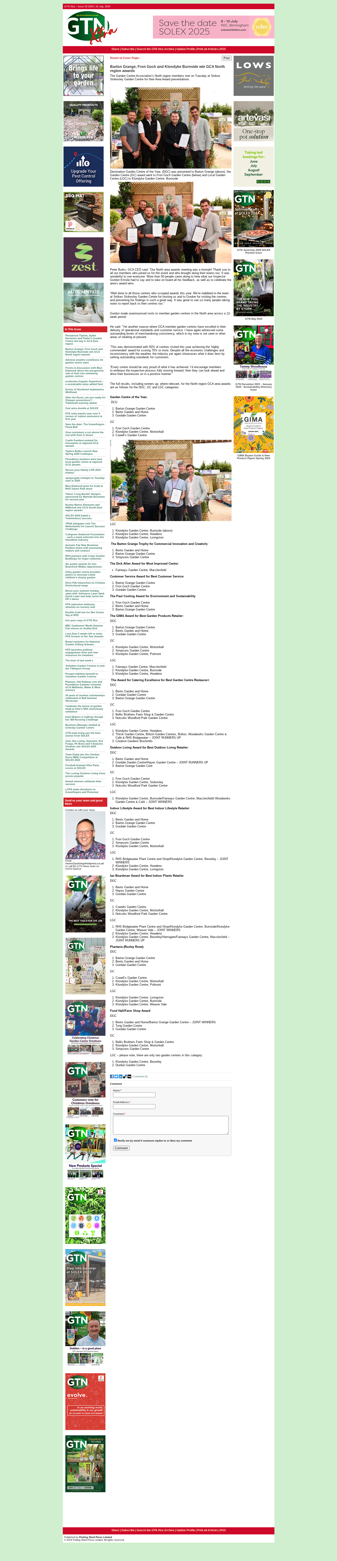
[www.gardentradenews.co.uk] (91, 45)
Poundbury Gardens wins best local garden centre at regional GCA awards (83, 462)
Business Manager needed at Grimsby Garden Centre (82, 726)
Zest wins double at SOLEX (81, 408)
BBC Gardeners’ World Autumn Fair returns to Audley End (84, 627)
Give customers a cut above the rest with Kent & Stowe (84, 433)
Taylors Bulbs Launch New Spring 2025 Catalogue (81, 452)
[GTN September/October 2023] (85, 1181)
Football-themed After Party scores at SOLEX (82, 766)
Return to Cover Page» (125, 58)
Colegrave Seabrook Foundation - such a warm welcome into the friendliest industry (85, 537)
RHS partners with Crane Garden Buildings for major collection (85, 557)
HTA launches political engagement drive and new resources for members (81, 652)
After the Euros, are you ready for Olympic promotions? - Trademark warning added (85, 400)
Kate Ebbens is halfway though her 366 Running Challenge (84, 718)
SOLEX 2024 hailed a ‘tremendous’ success (78, 517)
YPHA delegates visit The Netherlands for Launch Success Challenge (85, 526)
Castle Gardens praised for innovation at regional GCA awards (81, 443)
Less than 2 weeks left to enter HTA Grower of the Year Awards (84, 635)
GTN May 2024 (253, 318)
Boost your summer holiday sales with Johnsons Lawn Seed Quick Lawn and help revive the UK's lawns (84, 594)
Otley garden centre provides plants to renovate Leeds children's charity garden (82, 575)
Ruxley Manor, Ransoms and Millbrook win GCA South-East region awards (83, 507)
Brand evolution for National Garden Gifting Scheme (82, 643)
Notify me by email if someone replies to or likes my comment (155, 1140)
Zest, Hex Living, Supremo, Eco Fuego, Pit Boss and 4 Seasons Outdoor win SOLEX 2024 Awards (84, 745)
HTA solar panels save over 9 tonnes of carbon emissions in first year (83, 416)
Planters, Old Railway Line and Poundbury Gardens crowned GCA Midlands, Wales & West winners (83, 685)
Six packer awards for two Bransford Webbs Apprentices (83, 565)
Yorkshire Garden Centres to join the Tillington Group (85, 667)
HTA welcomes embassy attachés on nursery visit (80, 605)
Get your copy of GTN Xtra (81, 620)
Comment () (140, 1076)
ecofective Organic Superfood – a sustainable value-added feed (84, 382)
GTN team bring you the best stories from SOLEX (82, 734)
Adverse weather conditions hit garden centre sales (84, 361)
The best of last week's (79, 660)
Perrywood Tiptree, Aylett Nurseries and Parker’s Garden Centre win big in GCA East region (83, 339)
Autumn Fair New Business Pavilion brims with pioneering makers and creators (83, 548)
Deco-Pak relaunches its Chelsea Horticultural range (85, 584)
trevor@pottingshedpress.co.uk (84, 863)
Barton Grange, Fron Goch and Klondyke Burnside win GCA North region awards (84, 352)
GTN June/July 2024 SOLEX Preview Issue (253, 251)
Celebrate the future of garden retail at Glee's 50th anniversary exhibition (84, 709)
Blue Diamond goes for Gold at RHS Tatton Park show (84, 487)
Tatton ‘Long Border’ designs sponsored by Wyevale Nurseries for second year (85, 497)
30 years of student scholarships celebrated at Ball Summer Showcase (85, 698)
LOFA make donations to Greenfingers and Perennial (81, 790)
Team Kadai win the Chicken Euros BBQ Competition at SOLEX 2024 (82, 757)
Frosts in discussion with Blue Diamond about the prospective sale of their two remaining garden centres (84, 371)
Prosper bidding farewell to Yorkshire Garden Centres (81, 675)
